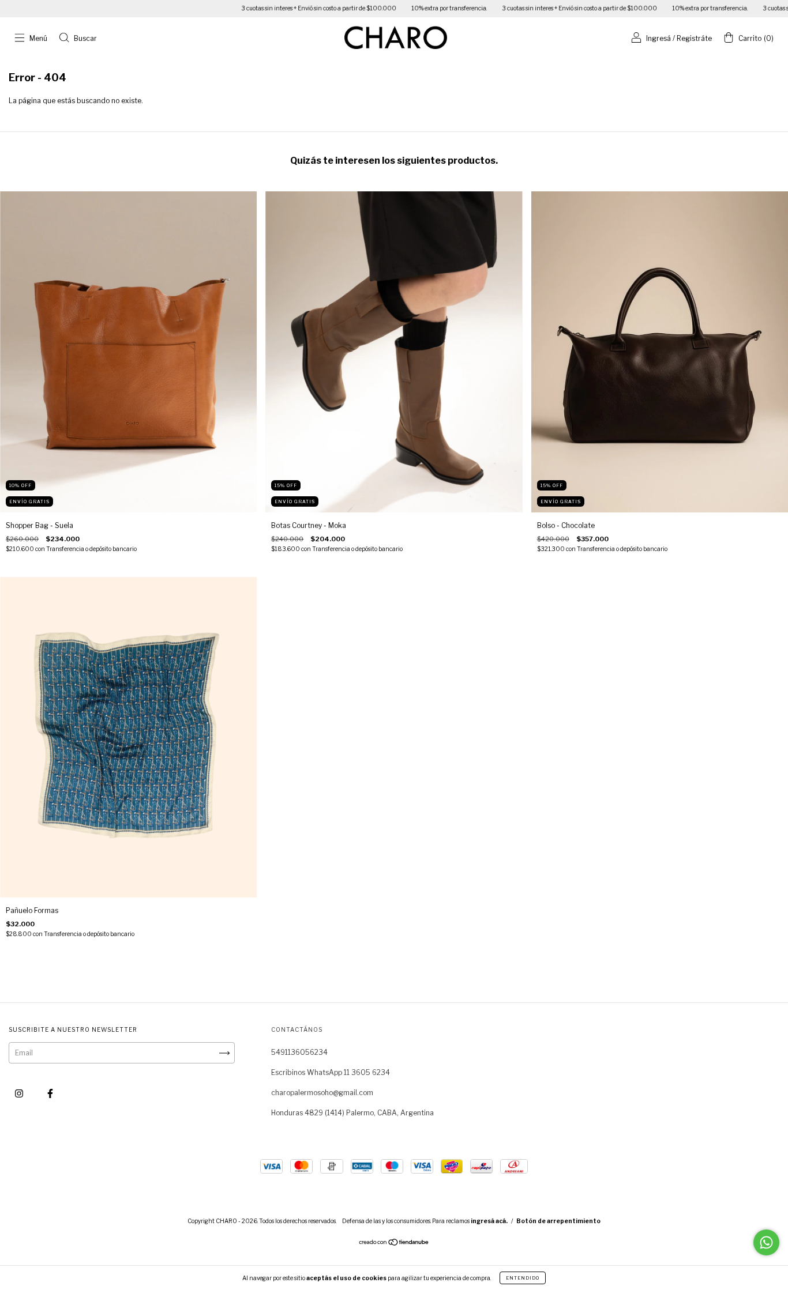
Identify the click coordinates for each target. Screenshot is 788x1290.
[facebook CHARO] (50, 1093)
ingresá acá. (489, 1220)
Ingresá (658, 38)
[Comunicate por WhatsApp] (766, 1242)
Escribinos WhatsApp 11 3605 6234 (330, 1072)
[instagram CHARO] (20, 1093)
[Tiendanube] (394, 1243)
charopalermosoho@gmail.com (322, 1092)
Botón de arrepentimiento (558, 1220)
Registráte (694, 38)
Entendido (522, 1278)
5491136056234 (299, 1052)
